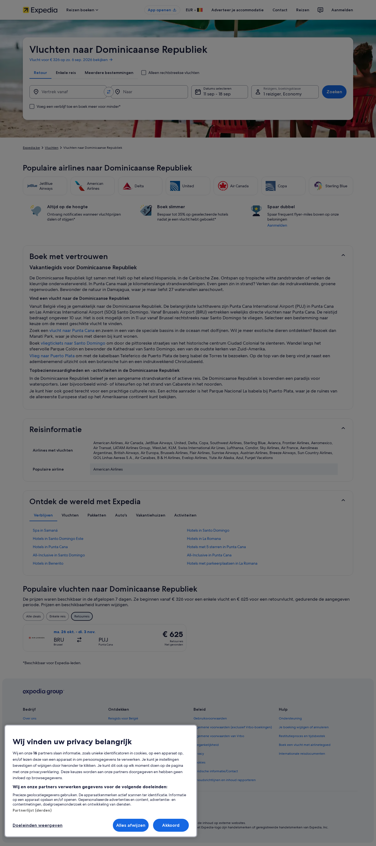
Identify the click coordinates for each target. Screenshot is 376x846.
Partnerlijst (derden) (32, 810)
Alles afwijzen (130, 825)
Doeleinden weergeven (37, 825)
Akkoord (170, 825)
